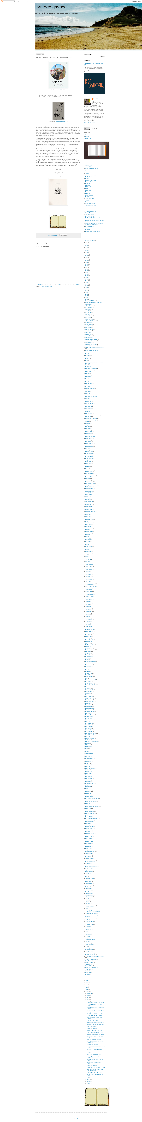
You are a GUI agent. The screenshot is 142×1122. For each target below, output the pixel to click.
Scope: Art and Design (90, 861)
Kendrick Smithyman (90, 649)
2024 (86, 295)
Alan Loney (87, 314)
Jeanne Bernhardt (89, 584)
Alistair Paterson (89, 324)
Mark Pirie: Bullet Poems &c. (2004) (94, 1039)
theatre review (88, 923)
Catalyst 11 (87, 393)
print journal (88, 815)
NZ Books (87, 183)
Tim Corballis (88, 929)
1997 (86, 250)
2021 (86, 290)
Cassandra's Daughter (60, 121)
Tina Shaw (87, 933)
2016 (86, 282)
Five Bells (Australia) (90, 483)
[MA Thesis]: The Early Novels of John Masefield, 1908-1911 (93, 218)
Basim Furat (88, 352)
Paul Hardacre (88, 776)
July (88, 997)
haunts (86, 521)
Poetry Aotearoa (89, 800)
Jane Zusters (88, 578)
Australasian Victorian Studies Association (94, 347)
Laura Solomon (88, 666)
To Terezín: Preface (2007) (92, 1020)
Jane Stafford (88, 574)
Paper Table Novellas (90, 768)
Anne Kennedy (88, 334)
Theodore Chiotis (89, 924)
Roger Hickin (88, 843)
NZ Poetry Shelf (88, 186)
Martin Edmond (88, 706)
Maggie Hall (88, 693)
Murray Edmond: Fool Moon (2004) (94, 1030)
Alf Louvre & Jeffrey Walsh (91, 320)
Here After (87, 529)
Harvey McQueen (89, 519)
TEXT (86, 908)
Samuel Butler (88, 853)
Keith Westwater (89, 648)
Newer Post (38, 284)
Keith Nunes (88, 646)
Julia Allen (87, 623)
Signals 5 (87, 870)
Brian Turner (88, 375)
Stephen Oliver (88, 883)
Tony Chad (87, 943)
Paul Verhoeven (89, 778)
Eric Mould (87, 466)
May (88, 1001)
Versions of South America (91, 959)
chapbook (87, 400)
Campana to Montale (90, 388)
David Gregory (88, 433)
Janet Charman (88, 579)
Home (58, 284)
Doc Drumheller (88, 445)
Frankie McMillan (89, 488)
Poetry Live (87, 803)
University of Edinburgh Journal (92, 948)
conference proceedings (90, 420)
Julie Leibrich (88, 624)
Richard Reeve (88, 830)
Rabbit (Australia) (89, 195)
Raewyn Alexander (89, 821)
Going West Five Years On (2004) (94, 1054)
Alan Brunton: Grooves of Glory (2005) (95, 1002)
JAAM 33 (87, 558)
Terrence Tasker (89, 906)
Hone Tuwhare (88, 533)
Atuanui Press (88, 165)
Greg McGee (88, 508)
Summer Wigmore (89, 893)
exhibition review (89, 473)
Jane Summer (88, 576)
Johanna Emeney (89, 596)
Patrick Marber (88, 773)
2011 (86, 274)
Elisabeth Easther (89, 453)
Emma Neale (88, 461)
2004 (86, 262)
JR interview (88, 621)
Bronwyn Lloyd (88, 383)
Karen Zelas (88, 634)
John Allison (88, 598)
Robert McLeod (88, 836)
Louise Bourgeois (89, 683)
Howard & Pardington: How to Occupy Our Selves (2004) (95, 1070)
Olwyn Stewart (88, 755)
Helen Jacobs (88, 524)
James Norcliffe (88, 569)
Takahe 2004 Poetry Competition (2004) (95, 1024)
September (89, 993)
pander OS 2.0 (88, 765)
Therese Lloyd (88, 926)
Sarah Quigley (88, 856)
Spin (86, 876)
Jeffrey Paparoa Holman (90, 586)
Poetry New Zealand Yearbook (92, 806)
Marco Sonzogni (89, 696)
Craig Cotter (88, 425)
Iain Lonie (87, 536)
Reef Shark (87, 196)
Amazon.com (88, 327)
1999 (86, 254)
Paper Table (88, 190)
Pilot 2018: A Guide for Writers (92, 798)
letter (86, 678)
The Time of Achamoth (90, 918)
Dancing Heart (88, 428)
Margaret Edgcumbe (90, 698)
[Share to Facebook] (65, 235)
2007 (86, 267)
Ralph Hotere (88, 823)
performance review (89, 783)
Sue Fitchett (88, 888)
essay (86, 468)
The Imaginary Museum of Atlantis (92, 911)
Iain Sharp (87, 538)
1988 (86, 244)
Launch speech (88, 664)
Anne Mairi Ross (89, 335)
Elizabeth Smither (89, 458)
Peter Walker (88, 791)
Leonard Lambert (89, 676)
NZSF (86, 750)
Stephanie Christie (89, 878)
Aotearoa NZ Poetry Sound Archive (93, 228)
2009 (86, 270)
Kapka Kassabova (89, 631)
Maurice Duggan (89, 716)
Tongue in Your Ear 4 (90, 939)
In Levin (87, 544)
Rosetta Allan (88, 846)
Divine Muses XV (89, 443)
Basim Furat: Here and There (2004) (95, 1032)
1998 (86, 252)
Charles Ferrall (88, 401)
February (89, 1081)
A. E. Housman (88, 307)
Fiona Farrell (88, 480)
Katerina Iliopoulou (89, 639)
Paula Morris (88, 781)
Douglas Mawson (89, 446)
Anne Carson (88, 332)
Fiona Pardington (89, 481)
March (88, 1079)
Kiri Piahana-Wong (89, 656)
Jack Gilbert (88, 559)
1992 (86, 247)
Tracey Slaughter (89, 944)
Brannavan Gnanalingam (91, 368)
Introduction (88, 138)
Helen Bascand (88, 523)
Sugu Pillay (87, 891)
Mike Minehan (88, 728)
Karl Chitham (88, 636)
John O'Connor (88, 611)
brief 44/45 (87, 380)
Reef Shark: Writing (89, 826)
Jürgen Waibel (88, 626)
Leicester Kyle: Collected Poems (92, 231)
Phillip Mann (88, 795)
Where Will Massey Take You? (92, 967)
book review (88, 366)
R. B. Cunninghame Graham (91, 818)
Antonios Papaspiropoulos (91, 339)
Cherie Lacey (88, 405)
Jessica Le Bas (88, 591)
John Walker (88, 618)
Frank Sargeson (89, 486)
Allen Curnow (88, 325)
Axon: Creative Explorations (91, 168)
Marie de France (89, 699)
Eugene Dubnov (89, 471)
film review (87, 478)
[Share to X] (63, 235)
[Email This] (60, 235)
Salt (86, 850)
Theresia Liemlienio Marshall (91, 928)
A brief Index (88, 304)
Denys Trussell (88, 438)
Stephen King (88, 881)
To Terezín (87, 936)
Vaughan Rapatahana (90, 954)
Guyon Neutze (88, 516)
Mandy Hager (88, 694)
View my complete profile (89, 122)
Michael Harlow (88, 718)
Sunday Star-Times (89, 895)
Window (87, 970)
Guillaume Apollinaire (90, 511)
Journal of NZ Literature (90, 175)
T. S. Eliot (87, 898)
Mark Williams (88, 704)
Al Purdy (87, 310)
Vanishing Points (89, 951)
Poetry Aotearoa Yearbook (91, 801)
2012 (86, 275)
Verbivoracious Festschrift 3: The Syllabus (94, 956)
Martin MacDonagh (89, 708)
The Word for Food (89, 921)
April (88, 1077)
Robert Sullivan (88, 838)
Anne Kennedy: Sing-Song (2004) (94, 1072)
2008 (86, 269)
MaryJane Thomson (89, 714)
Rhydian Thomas (89, 828)
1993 (86, 249)
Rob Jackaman (88, 835)
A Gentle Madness (89, 226)
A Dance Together (89, 305)
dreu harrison (88, 448)
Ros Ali (87, 845)
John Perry (87, 613)
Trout (86, 946)
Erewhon (87, 465)
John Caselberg (89, 599)
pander (87, 763)
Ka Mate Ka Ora (88, 176)
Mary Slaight (88, 713)
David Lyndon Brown (90, 436)
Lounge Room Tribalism (90, 684)
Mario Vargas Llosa (89, 701)
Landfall (87, 178)
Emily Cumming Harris (90, 460)
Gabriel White (88, 492)
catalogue (87, 391)
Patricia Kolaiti (88, 771)
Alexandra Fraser (89, 319)
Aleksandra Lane (89, 315)
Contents (87, 136)
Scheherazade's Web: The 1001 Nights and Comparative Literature (94, 224)
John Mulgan (88, 608)
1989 (86, 245)
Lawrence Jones (89, 668)
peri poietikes (88, 785)
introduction (88, 551)
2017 (86, 284)
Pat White (87, 770)
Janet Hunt (87, 581)
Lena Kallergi (88, 674)
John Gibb (87, 604)
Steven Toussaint (89, 885)
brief (86, 170)
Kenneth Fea (88, 651)
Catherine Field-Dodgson (91, 396)
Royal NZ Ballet (88, 848)
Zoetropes (87, 974)
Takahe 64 (87, 901)
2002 (86, 259)
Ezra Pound (88, 476)
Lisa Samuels (88, 681)
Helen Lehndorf (88, 526)
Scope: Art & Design (89, 198)
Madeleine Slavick (89, 689)
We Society (87, 964)
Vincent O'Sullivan (89, 962)
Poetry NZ (87, 193)
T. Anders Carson (89, 896)
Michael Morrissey (89, 720)
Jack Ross (87, 561)
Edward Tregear (89, 451)
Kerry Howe (88, 653)
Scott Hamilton (88, 863)
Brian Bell (87, 373)
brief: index (87, 229)
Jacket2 (87, 173)
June (88, 999)
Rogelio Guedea (89, 841)
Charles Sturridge (89, 403)
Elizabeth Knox (88, 455)
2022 (86, 292)
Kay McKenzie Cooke (90, 644)
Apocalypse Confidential (90, 340)
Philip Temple (88, 793)
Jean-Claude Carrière (90, 583)
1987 (86, 242)
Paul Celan (87, 774)
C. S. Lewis (87, 386)
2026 (86, 299)
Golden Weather (89, 501)
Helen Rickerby (88, 528)
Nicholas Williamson (90, 738)
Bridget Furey (88, 376)
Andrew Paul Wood (89, 329)
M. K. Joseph (88, 688)
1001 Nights (88, 239)
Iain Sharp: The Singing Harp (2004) (95, 1049)
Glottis (86, 498)
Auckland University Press (91, 166)
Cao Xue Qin (88, 390)
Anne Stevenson (89, 337)
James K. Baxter (89, 566)
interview (87, 549)
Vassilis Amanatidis (89, 953)
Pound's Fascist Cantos (90, 813)
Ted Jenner (87, 903)
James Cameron (89, 564)
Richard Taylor (88, 831)
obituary (87, 751)
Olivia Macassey (89, 753)
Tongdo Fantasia (89, 938)
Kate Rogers (88, 638)
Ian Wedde (87, 541)
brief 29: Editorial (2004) (92, 1065)
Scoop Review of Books (90, 860)
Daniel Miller (88, 430)
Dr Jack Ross (96, 99)
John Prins (87, 614)
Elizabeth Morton (89, 456)
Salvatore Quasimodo (90, 851)
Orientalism (87, 760)
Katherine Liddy (88, 641)
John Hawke (88, 606)
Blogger (77, 1118)
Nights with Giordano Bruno (91, 741)
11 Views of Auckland (90, 240)
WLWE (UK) (88, 972)
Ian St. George (88, 539)
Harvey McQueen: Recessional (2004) (95, 1034)
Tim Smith (87, 931)
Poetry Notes (88, 808)
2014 (86, 279)
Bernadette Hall (88, 353)
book (86, 364)
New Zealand (88, 736)
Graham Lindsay (89, 504)
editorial (87, 450)
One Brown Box (88, 756)
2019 (86, 287)
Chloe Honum (88, 406)
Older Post (78, 284)
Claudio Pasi (88, 416)
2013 (86, 277)
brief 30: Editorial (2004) (92, 1028)
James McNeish (89, 568)
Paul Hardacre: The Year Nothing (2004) (96, 1067)
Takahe (87, 200)
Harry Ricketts (88, 518)
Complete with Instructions (91, 418)
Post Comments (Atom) (47, 286)
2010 (86, 272)
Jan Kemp (87, 571)
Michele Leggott (89, 723)
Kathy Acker (88, 643)
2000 (86, 255)
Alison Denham (88, 322)
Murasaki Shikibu (89, 729)
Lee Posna (87, 671)
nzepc (86, 188)
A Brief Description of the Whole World (93, 302)
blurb (86, 360)
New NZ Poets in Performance (92, 734)
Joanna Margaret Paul (90, 594)
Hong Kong (87, 534)
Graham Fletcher (89, 503)
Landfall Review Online (90, 180)
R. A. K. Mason (88, 816)
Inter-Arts (87, 548)
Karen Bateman (88, 633)
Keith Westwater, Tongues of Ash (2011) (95, 1022)
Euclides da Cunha (89, 470)
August (88, 995)
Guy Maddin (88, 514)
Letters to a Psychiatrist (90, 679)
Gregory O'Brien (89, 509)
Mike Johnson (88, 726)
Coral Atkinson (88, 423)
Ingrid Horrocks (88, 546)
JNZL (86, 593)
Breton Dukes (88, 371)
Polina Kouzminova (89, 811)
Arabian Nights (88, 342)
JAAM (86, 171)
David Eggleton (88, 431)
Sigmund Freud (88, 868)
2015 (86, 280)
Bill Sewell (87, 358)
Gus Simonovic (88, 513)
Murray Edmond (89, 731)
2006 (86, 265)
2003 (86, 260)
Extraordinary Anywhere (90, 475)
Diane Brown (88, 441)
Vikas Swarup (88, 960)
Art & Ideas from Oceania (90, 344)
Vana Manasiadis (89, 949)
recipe (86, 825)
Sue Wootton (88, 890)
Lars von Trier (88, 663)
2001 (86, 257)
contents (87, 421)
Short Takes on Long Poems (91, 866)
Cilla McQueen (88, 413)
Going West (88, 499)
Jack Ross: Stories (89, 216)
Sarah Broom (88, 855)
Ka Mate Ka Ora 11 (89, 629)
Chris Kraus (88, 410)
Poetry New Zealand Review (91, 805)
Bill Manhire (88, 357)
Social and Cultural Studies (91, 875)
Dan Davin (87, 426)
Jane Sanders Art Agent (90, 573)
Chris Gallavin (88, 408)
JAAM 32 (87, 556)
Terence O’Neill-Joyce (90, 905)
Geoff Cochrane (88, 494)
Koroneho (87, 658)
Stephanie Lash (88, 880)
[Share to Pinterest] (66, 235)
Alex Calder (88, 317)
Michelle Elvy (88, 724)
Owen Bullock (88, 761)
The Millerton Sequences (91, 913)
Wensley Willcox (89, 965)
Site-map (87, 134)
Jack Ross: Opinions (50, 7)
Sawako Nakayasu (89, 858)
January (89, 1083)
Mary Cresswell (88, 709)
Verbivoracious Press (90, 203)
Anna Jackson (88, 330)
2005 (86, 264)
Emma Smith (88, 463)
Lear (86, 669)
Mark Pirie (87, 703)
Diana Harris (88, 440)
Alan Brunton (88, 312)
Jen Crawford (88, 588)
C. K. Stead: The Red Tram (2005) (94, 1015)
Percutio (87, 191)
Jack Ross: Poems (89, 214)
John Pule (87, 616)
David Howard (88, 435)
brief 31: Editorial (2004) (92, 1026)
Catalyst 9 (87, 395)
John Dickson (88, 601)
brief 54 (87, 381)
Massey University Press (90, 181)
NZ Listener (88, 185)
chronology (87, 411)
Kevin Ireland (88, 654)
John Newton (88, 609)
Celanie (87, 398)
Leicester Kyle (88, 673)
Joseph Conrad (88, 619)
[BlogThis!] (62, 235)
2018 (86, 285)
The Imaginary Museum (90, 211)
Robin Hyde (88, 840)
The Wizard (87, 919)
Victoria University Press (90, 205)
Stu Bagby (87, 886)
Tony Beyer (87, 941)
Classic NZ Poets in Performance (92, 415)
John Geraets (88, 603)
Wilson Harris (88, 969)
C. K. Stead (87, 385)
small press (87, 873)
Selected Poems (89, 865)
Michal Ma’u (88, 721)
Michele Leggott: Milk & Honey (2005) (95, 1013)
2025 (86, 297)
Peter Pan (87, 788)
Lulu (86, 686)
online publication (89, 758)
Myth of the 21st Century (90, 733)
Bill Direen (87, 355)
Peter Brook (88, 786)
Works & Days (88, 212)
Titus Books (88, 201)
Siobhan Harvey (89, 871)
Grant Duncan (88, 506)
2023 (86, 294)
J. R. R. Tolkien (88, 553)
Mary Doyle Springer (90, 711)
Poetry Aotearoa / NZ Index (91, 233)
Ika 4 (86, 543)
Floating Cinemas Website (91, 485)
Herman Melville (89, 531)
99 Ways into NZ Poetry (90, 300)
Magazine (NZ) (88, 691)
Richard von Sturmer (90, 833)
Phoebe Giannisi (89, 796)
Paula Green (88, 780)
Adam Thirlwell (88, 309)
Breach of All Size (89, 370)
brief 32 (59, 89)
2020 (86, 289)
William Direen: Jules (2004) (93, 1044)
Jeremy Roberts (88, 589)
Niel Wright (87, 739)
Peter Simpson (88, 790)
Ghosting (87, 496)
